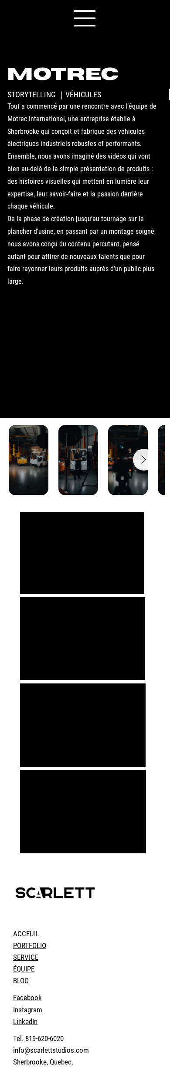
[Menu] (85, 18)
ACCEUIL (26, 933)
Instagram (27, 1009)
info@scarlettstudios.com (51, 1050)
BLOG (21, 980)
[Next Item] (144, 460)
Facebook (27, 997)
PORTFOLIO (29, 945)
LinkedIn (25, 1021)
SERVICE (25, 957)
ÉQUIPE (23, 969)
